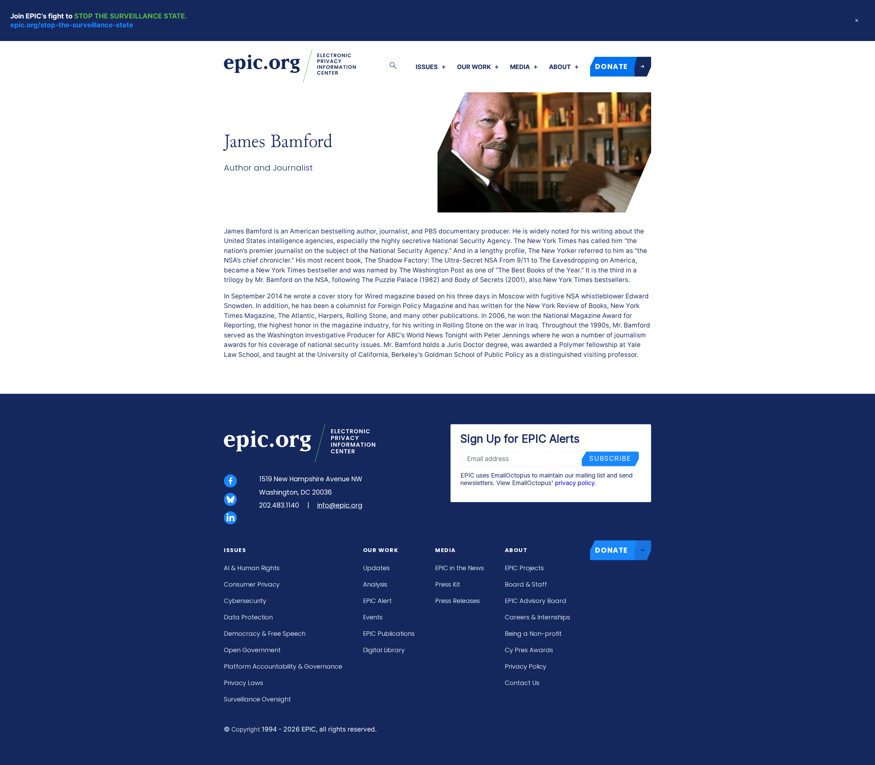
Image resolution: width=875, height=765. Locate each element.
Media (520, 67)
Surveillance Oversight (257, 699)
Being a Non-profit (533, 633)
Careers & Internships (537, 617)
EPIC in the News (459, 568)
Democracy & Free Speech (265, 633)
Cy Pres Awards (529, 650)
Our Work (474, 67)
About (560, 67)
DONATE (611, 66)
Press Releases (457, 600)
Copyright (245, 729)
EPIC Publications (389, 633)
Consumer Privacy (252, 584)
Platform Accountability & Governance (283, 666)
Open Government (252, 650)
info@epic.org (339, 505)
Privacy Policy (525, 666)
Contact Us (522, 683)
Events (372, 617)
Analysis (375, 584)
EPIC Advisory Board (535, 600)
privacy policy (574, 482)
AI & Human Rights (252, 568)
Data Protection (248, 617)
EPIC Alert (377, 600)
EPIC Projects (524, 568)
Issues (427, 67)
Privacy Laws (243, 683)
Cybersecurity (245, 600)
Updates (376, 568)
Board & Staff (526, 584)
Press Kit (447, 584)
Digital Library (384, 650)
